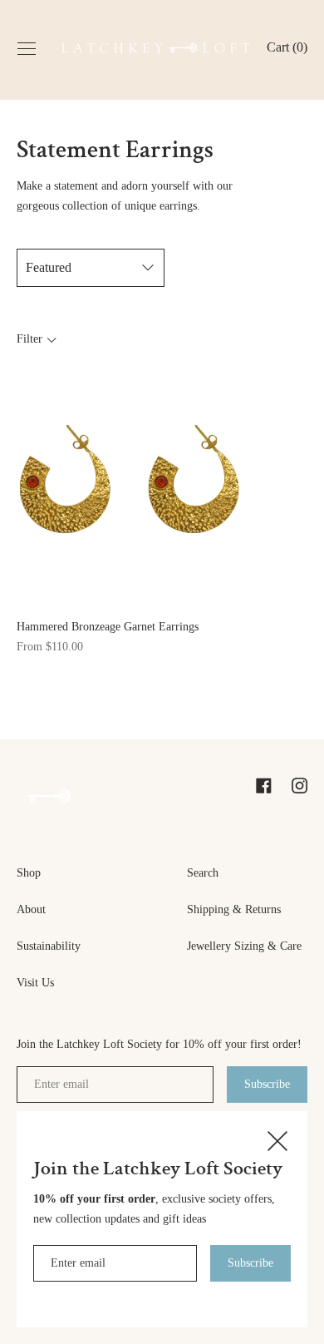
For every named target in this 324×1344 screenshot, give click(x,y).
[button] (287, 49)
